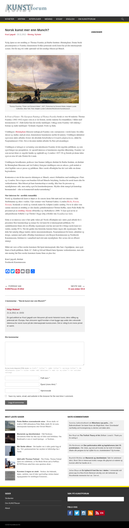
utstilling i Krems (25, 210)
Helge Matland (13, 309)
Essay (59, 19)
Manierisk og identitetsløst (28, 434)
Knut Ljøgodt (10, 34)
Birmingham (21, 131)
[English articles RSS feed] (100, 515)
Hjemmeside (46, 391)
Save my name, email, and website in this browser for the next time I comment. (40, 396)
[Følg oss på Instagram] (84, 515)
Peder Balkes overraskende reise (31, 421)
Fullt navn (45, 378)
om (93, 425)
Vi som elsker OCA (76, 289)
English (70, 19)
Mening (48, 19)
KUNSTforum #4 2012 (14, 289)
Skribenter (9, 498)
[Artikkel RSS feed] (91, 515)
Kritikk (21, 19)
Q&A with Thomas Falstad (28, 459)
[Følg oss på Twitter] (77, 515)
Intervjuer (35, 19)
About (7, 508)
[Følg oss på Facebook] (71, 515)
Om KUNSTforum (86, 19)
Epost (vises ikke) (48, 384)
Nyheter (9, 19)
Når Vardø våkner (24, 446)
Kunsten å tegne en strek (28, 471)
